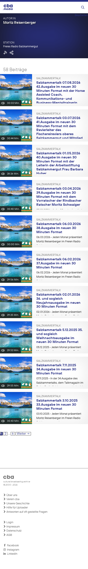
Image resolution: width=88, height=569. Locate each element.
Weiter (23, 433)
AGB (9, 535)
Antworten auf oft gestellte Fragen (26, 512)
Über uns (11, 495)
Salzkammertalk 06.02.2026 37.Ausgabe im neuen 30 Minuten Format (58, 263)
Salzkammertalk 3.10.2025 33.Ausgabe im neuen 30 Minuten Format (57, 404)
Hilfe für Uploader (17, 507)
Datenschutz (14, 530)
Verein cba (12, 499)
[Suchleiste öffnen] (83, 7)
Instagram (12, 549)
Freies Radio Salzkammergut (20, 46)
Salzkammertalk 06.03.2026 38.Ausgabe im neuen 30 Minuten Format (58, 228)
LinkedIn (11, 554)
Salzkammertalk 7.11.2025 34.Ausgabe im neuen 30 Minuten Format (56, 369)
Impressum (13, 526)
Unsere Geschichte (17, 503)
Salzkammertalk (48, 78)
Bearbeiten (81, 15)
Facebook (12, 545)
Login (9, 522)
